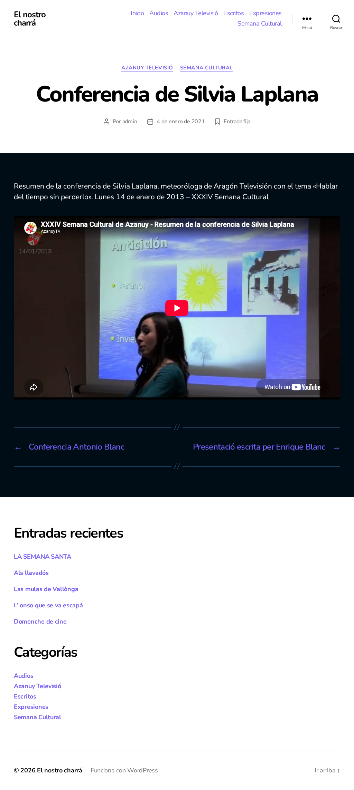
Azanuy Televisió (196, 13)
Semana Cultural (259, 24)
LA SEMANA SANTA (42, 556)
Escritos (233, 13)
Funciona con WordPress (124, 770)
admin (129, 121)
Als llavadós (31, 573)
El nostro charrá (30, 18)
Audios (158, 13)
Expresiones (265, 13)
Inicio (137, 13)
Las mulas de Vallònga (46, 589)
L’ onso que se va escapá (48, 605)
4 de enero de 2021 (181, 121)
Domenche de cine (40, 621)
